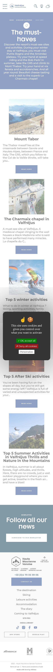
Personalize (26, 351)
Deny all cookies (27, 346)
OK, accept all (27, 340)
